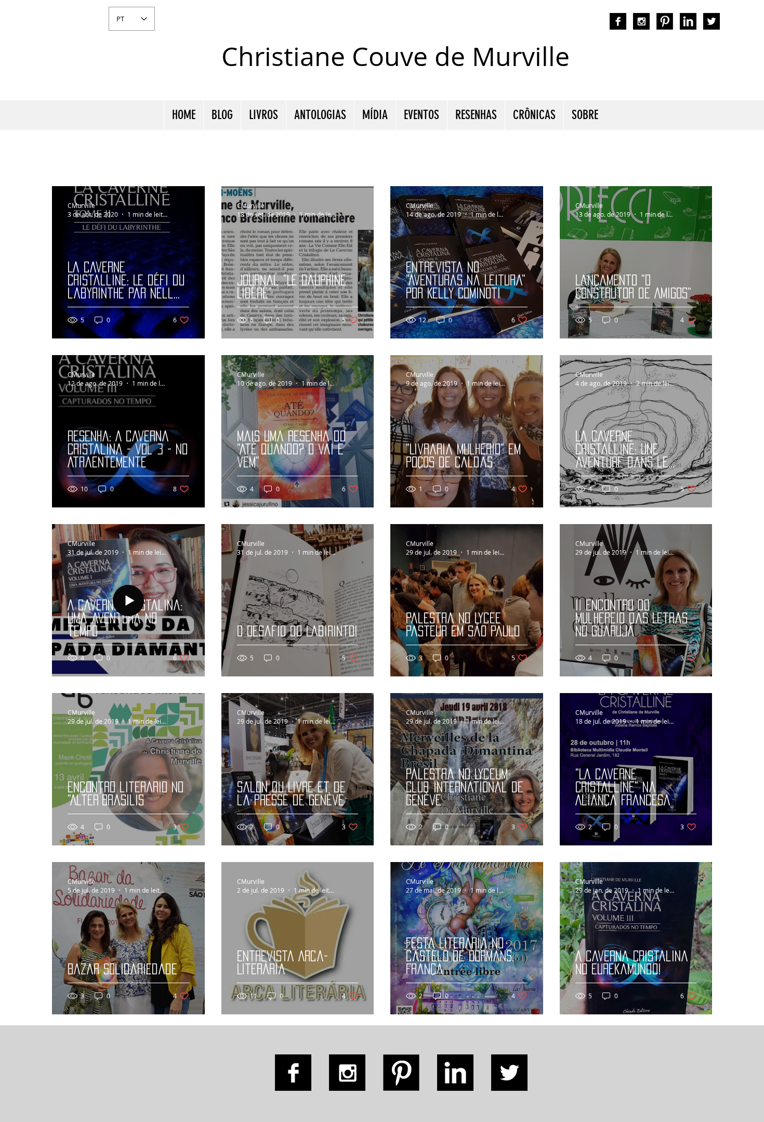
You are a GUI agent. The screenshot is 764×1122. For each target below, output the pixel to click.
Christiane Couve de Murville (395, 56)
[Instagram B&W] (641, 21)
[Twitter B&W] (711, 21)
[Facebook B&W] (618, 21)
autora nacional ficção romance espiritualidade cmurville (619, 65)
